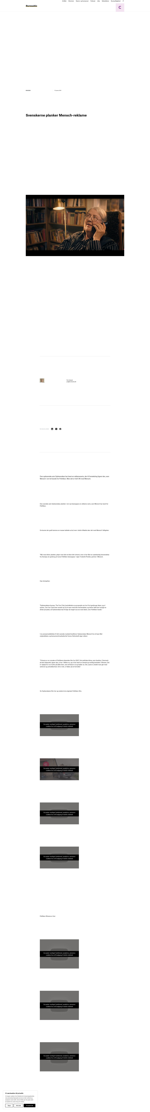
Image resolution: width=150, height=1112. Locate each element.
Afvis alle (18, 1105)
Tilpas (9, 1105)
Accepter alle (29, 1105)
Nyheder (28, 90)
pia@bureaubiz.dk (71, 381)
